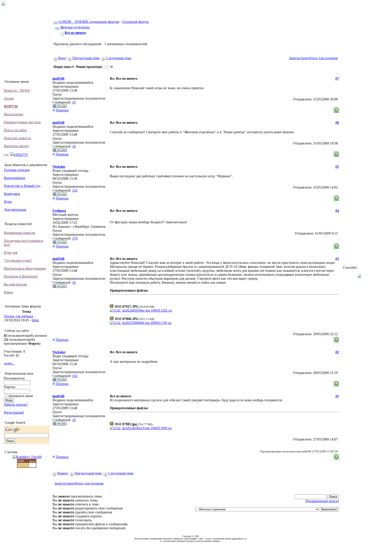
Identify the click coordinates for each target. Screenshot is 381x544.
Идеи (8, 202)
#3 (337, 259)
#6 (337, 122)
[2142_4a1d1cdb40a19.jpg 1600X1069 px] (141, 428)
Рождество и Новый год (22, 186)
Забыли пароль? (16, 404)
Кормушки (12, 194)
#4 (337, 211)
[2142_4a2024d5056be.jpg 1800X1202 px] (141, 310)
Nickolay (59, 166)
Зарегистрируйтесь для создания (313, 58)
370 (74, 238)
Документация (15, 209)
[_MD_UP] (336, 109)
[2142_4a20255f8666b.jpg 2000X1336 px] (141, 323)
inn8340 (58, 78)
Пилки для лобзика (18, 316)
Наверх (62, 473)
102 (74, 190)
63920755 (21, 155)
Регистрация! (14, 412)
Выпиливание (14, 178)
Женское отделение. (75, 27)
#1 (337, 396)
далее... (9, 363)
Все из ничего (75, 33)
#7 (337, 78)
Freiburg (59, 211)
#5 (337, 166)
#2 (337, 352)
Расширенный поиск (322, 501)
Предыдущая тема (85, 58)
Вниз (62, 58)
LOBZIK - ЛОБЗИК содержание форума (88, 22)
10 (74, 102)
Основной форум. (135, 22)
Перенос (62, 110)
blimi (35, 320)
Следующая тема (118, 58)
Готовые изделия (16, 170)
